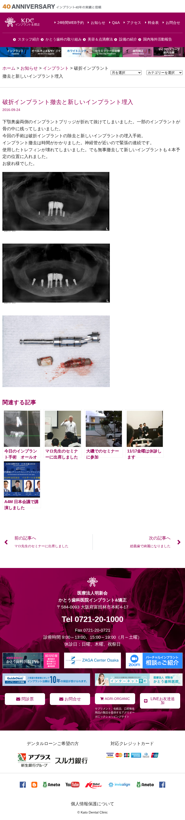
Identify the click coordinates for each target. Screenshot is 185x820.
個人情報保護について (92, 803)
